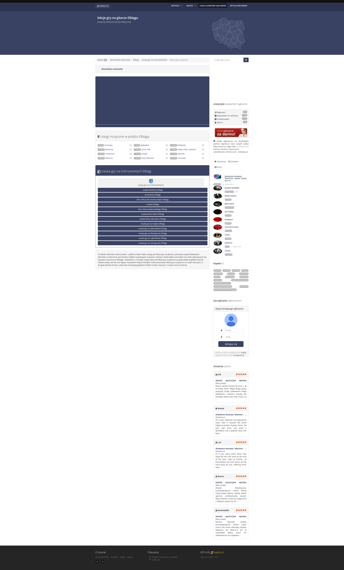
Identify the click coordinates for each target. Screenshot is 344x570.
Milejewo (182, 145)
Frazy (219, 167)
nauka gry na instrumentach (154, 60)
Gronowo (109, 145)
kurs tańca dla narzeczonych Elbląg (153, 199)
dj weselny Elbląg (152, 194)
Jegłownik (145, 145)
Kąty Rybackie (148, 158)
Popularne (221, 161)
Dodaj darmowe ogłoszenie (213, 5)
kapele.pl (219, 552)
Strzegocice (229, 192)
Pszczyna (228, 254)
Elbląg (136, 60)
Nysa (227, 247)
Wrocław (228, 231)
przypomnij (239, 355)
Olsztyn (228, 239)
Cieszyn (228, 200)
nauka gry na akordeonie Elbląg (152, 228)
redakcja (114, 557)
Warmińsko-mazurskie (120, 60)
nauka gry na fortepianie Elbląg (153, 233)
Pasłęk (144, 153)
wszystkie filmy (102, 557)
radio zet (156, 559)
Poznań (228, 215)
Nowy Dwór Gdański (187, 149)
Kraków (228, 223)
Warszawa (220, 383)
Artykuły (175, 5)
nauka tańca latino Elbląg (152, 214)
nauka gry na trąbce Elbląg (153, 223)
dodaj (243, 352)
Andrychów (229, 207)
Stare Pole (146, 149)
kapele (101, 60)
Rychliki (181, 153)
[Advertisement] (147, 38)
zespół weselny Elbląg (152, 190)
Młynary (109, 158)
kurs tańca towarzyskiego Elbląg (152, 209)
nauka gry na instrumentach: (151, 185)
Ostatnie (234, 161)
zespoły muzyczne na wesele (165, 557)
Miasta (190, 5)
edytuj (130, 557)
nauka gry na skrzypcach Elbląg (153, 243)
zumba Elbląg (152, 204)
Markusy (109, 149)
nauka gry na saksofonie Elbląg (152, 238)
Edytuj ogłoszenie (238, 5)
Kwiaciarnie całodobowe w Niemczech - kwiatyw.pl (230, 150)
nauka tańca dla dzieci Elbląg (152, 219)
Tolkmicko (109, 153)
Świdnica (217, 184)
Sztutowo (182, 158)
